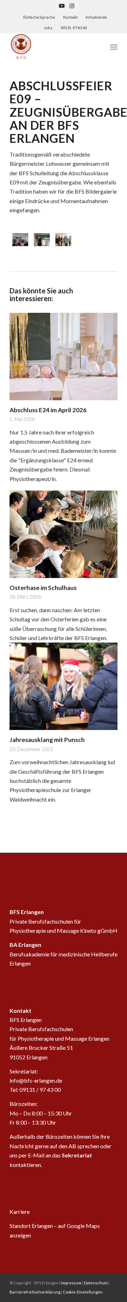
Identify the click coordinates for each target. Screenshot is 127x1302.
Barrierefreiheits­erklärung (35, 1292)
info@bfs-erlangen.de (36, 1080)
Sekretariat (77, 1155)
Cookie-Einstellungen (83, 1292)
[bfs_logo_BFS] (53, 47)
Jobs (48, 27)
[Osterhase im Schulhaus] (63, 534)
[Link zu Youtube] (62, 5)
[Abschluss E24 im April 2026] (63, 356)
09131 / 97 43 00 (40, 1089)
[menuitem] (39, 17)
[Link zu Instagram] (72, 5)
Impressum (71, 1282)
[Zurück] (20, 502)
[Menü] (113, 46)
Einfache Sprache (39, 17)
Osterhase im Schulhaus (43, 587)
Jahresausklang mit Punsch (47, 739)
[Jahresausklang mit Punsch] (63, 686)
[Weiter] (106, 502)
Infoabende (96, 17)
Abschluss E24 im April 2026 (48, 410)
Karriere (20, 1211)
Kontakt (70, 17)
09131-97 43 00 (74, 27)
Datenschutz (96, 1282)
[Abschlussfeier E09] (20, 239)
